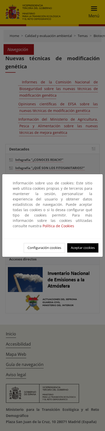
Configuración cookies (44, 247)
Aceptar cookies (83, 247)
